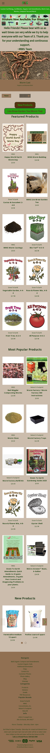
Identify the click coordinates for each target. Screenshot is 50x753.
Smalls (25, 692)
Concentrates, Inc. (25, 706)
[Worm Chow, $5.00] (13, 418)
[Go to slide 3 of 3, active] (29, 96)
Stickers (25, 690)
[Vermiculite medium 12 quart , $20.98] (12, 619)
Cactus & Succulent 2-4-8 (13, 203)
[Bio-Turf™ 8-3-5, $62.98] (37, 228)
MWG (25, 703)
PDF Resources (25, 695)
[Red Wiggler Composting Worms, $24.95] (13, 370)
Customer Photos (25, 674)
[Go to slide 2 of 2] (26, 643)
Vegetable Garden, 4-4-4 (13, 291)
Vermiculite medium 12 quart (12, 635)
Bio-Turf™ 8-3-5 (37, 247)
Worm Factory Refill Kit (13, 480)
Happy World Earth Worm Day (13, 158)
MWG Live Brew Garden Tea (36, 200)
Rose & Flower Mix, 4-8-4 (36, 291)
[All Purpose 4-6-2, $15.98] (37, 316)
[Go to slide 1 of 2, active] (22, 643)
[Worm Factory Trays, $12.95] (37, 418)
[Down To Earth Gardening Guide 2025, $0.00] (37, 461)
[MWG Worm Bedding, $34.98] (37, 137)
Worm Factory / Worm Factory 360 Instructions (37, 393)
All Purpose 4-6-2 (37, 336)
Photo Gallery (25, 676)
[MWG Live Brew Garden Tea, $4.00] (37, 183)
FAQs (25, 669)
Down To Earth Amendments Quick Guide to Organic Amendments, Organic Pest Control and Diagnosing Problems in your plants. (13, 577)
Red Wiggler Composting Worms (13, 391)
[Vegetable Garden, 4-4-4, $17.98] (13, 271)
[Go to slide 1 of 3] (21, 96)
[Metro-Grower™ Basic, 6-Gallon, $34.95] (37, 549)
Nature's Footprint (25, 708)
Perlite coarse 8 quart (35, 634)
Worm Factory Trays (37, 438)
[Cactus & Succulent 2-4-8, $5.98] (13, 183)
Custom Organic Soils (25, 664)
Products (25, 687)
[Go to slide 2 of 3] (25, 96)
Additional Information (25, 666)
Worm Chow (13, 438)
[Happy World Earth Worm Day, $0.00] (13, 137)
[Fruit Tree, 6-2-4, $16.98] (13, 316)
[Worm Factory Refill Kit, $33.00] (13, 461)
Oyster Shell (36, 523)
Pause (6, 96)
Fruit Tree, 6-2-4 (13, 336)
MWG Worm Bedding (37, 157)
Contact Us (25, 671)
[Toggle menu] (3, 3)
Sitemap (25, 681)
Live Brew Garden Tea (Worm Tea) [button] (25, 111)
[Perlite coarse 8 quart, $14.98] (35, 619)
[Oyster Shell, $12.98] (37, 504)
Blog (25, 679)
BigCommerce (28, 745)
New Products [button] (25, 105)
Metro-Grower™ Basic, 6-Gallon (37, 570)
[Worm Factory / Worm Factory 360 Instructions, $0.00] (37, 370)
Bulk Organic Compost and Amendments (25, 661)
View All (25, 711)
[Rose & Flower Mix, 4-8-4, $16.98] (37, 271)
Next (46, 74)
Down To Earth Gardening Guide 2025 (37, 479)
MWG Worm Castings (13, 247)
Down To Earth (25, 701)
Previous (4, 74)
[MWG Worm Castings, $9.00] (13, 228)
